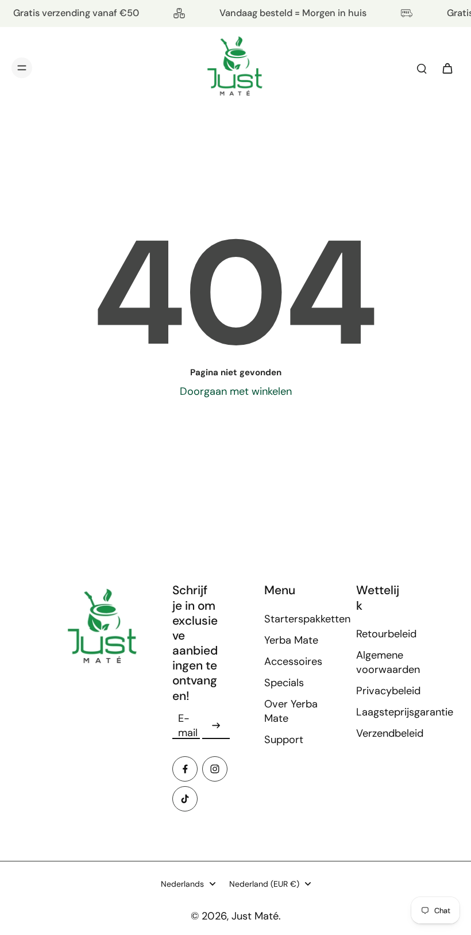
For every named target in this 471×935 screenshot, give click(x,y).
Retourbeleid (385, 634)
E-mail (188, 725)
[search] (421, 67)
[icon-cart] (447, 67)
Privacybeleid (385, 691)
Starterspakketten (293, 619)
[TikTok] (185, 798)
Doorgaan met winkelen (236, 391)
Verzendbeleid (385, 733)
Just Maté (255, 916)
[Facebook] (185, 769)
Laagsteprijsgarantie (385, 712)
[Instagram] (214, 769)
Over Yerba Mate (291, 711)
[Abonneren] (216, 726)
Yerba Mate (291, 640)
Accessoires (293, 661)
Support (283, 740)
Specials (284, 683)
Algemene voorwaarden (385, 662)
